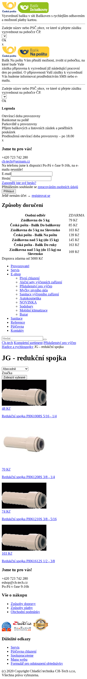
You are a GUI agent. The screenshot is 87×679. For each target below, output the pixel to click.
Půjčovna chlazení (23, 651)
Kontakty (17, 330)
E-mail (6, 174)
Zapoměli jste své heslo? (19, 183)
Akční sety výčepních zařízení (41, 282)
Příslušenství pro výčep (36, 286)
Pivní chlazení (29, 278)
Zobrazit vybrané (14, 377)
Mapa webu (19, 659)
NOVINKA (28, 302)
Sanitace (17, 318)
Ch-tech (7, 343)
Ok (4, 40)
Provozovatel (20, 266)
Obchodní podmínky (25, 612)
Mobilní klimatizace (34, 310)
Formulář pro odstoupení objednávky (37, 663)
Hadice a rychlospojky (17, 347)
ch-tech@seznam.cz (16, 161)
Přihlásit (9, 191)
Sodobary (26, 306)
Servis (15, 270)
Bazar (24, 314)
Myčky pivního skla (34, 290)
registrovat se (41, 195)
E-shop (16, 274)
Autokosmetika (30, 298)
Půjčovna (17, 326)
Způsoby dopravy (23, 604)
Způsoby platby (22, 608)
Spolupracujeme (22, 655)
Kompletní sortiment (28, 343)
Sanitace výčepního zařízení (39, 294)
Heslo (6, 178)
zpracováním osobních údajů (58, 187)
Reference (18, 322)
